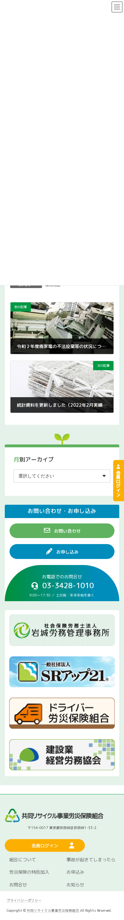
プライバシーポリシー (24, 900)
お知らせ (75, 885)
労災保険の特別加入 (29, 872)
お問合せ (18, 885)
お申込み (75, 872)
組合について (22, 859)
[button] (62, 530)
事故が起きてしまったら (90, 859)
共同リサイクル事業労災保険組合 (53, 910)
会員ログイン (118, 483)
